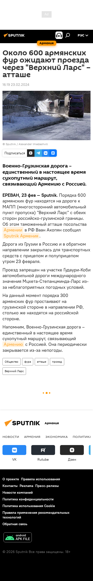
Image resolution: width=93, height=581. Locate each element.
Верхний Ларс (14, 371)
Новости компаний (17, 492)
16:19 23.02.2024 (15, 84)
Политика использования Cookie (28, 506)
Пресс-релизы (47, 486)
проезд (57, 361)
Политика (82, 436)
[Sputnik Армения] (14, 37)
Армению (13, 344)
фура (27, 361)
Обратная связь (14, 524)
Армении (13, 230)
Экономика (56, 436)
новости (10, 436)
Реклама (26, 486)
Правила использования (40, 479)
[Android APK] (17, 538)
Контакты (10, 486)
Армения (32, 436)
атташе (41, 361)
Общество (11, 361)
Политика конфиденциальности (28, 499)
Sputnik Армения (21, 236)
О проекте (10, 479)
